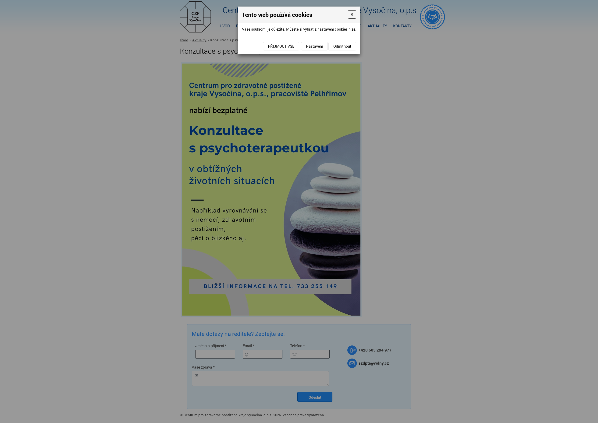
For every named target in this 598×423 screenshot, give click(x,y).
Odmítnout (342, 46)
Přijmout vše (281, 46)
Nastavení (314, 46)
